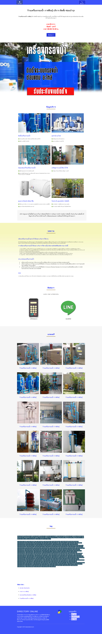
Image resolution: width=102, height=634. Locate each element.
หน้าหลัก (74, 614)
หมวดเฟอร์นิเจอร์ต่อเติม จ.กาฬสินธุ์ (28, 595)
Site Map (74, 619)
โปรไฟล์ (19, 3)
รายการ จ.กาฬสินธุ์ (24, 591)
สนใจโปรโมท (75, 617)
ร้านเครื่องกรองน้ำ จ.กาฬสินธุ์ (26, 598)
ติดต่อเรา (82, 3)
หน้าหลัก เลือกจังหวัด (25, 588)
